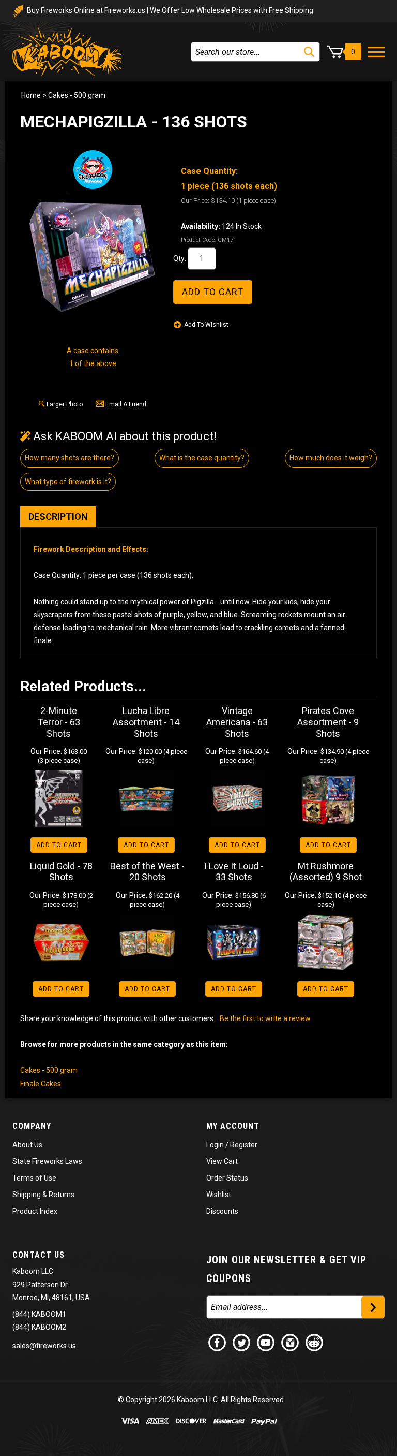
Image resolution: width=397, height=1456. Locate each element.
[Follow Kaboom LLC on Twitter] (242, 1341)
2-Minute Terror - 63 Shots (59, 721)
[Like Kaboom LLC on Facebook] (217, 1341)
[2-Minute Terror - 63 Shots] (59, 798)
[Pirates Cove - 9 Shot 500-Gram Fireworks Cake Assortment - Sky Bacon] (328, 798)
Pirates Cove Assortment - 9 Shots (328, 721)
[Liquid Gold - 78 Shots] (61, 942)
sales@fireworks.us (44, 1346)
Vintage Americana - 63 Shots (237, 721)
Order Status (227, 1178)
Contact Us (38, 1255)
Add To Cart (59, 845)
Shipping (26, 1194)
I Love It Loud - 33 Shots (234, 872)
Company (31, 1126)
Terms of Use (34, 1178)
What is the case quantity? (202, 458)
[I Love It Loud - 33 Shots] (234, 942)
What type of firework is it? (68, 481)
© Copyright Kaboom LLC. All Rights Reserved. (201, 1399)
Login (215, 1145)
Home (31, 95)
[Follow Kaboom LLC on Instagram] (290, 1341)
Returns (61, 1194)
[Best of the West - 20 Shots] (147, 942)
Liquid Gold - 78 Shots (61, 872)
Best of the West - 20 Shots (147, 872)
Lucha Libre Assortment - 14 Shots (146, 721)
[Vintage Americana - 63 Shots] (237, 798)
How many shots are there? (69, 458)
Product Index (34, 1211)
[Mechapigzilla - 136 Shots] (92, 256)
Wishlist (218, 1194)
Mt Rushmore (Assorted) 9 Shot (325, 872)
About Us (27, 1145)
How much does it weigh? (330, 458)
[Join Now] (373, 1307)
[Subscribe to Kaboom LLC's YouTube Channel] (266, 1341)
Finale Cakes (40, 1084)
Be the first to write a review (265, 1018)
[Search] (309, 52)
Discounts (222, 1211)
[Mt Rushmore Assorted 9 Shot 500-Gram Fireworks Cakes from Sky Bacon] (326, 942)
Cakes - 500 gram (76, 95)
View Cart (222, 1161)
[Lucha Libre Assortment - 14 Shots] (146, 798)
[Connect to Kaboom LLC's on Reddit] (314, 1341)
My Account (232, 1126)
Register (243, 1145)
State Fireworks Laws (47, 1161)
